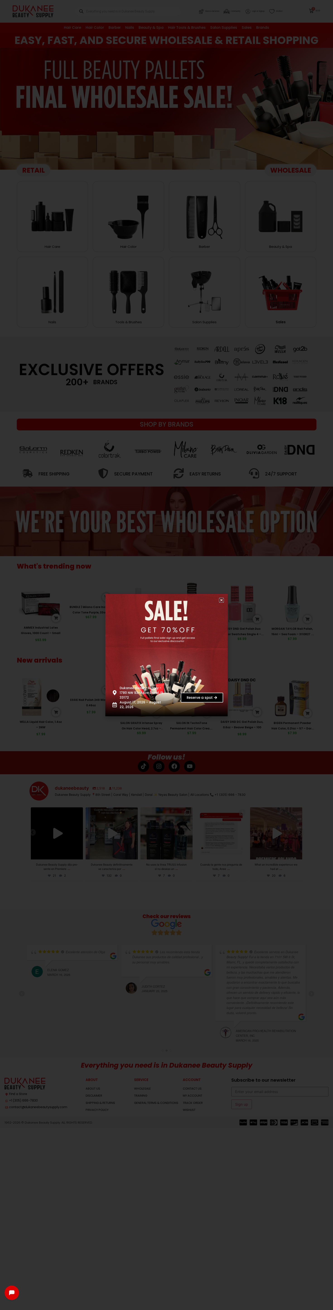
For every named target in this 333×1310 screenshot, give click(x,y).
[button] (221, 600)
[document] (166, 655)
